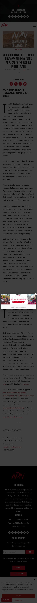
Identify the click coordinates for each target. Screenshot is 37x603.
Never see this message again (18, 307)
